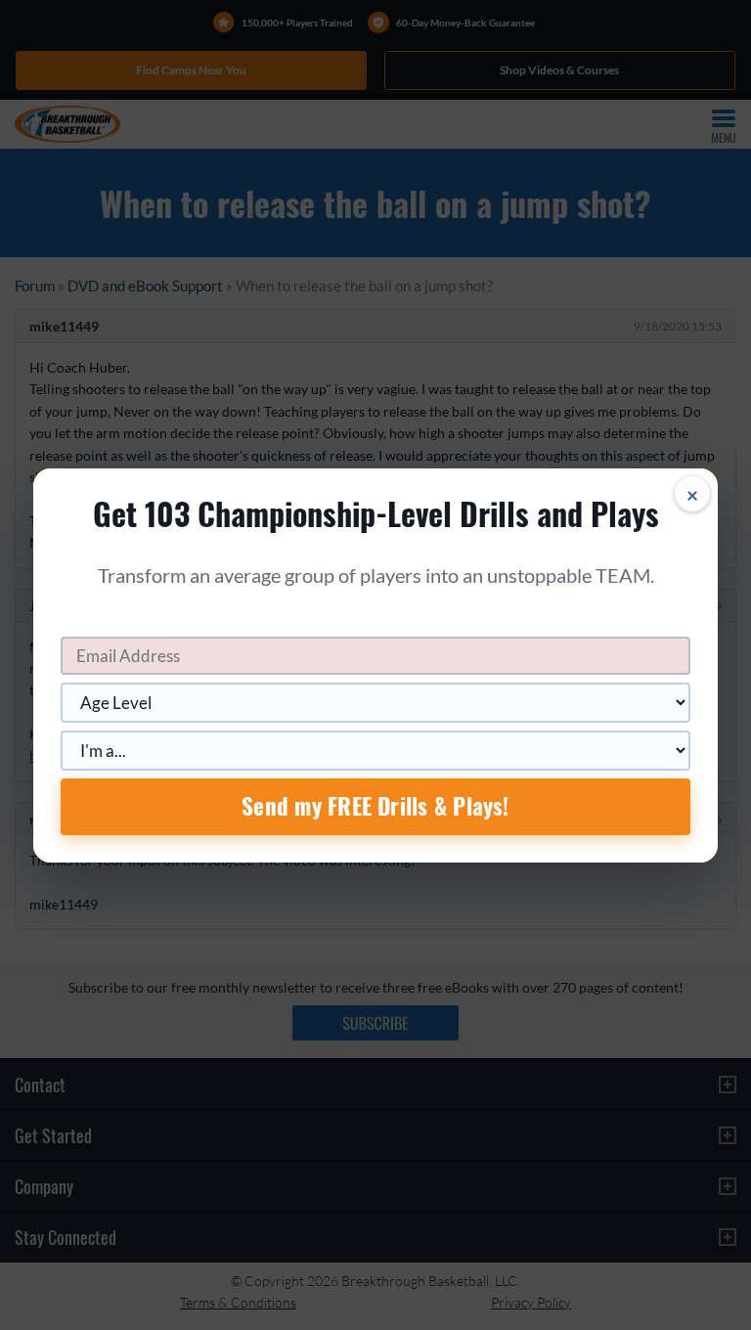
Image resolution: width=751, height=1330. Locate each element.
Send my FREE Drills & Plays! (375, 805)
